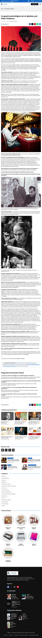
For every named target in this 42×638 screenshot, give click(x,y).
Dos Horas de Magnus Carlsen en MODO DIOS (30, 597)
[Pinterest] (33, 1)
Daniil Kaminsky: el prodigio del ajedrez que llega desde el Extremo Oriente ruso (34, 460)
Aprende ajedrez (13, 614)
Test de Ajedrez (10, 458)
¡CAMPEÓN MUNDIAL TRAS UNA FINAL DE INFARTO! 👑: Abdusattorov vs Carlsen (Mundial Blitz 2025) (34, 423)
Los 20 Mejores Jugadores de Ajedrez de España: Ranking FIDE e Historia (34, 438)
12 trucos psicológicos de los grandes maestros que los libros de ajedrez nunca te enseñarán (34, 467)
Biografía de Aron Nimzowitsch (5, 422)
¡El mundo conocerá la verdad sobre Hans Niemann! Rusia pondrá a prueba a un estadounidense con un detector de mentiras (16, 597)
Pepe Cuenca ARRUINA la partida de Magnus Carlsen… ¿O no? (20, 423)
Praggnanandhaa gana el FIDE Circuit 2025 (6, 437)
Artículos (14, 594)
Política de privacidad (33, 635)
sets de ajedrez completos (9, 366)
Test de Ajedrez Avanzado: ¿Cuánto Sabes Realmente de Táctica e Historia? (13, 460)
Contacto (11, 635)
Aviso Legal (16, 635)
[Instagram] (31, 1)
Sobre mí (6, 635)
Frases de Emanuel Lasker (16, 605)
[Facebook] (28, 1)
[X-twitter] (30, 1)
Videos (28, 594)
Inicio (2, 8)
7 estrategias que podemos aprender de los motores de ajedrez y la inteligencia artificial (14, 616)
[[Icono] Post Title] (4, 460)
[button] (30, 24)
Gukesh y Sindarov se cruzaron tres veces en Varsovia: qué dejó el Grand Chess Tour (13, 467)
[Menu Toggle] (40, 4)
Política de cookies (24, 635)
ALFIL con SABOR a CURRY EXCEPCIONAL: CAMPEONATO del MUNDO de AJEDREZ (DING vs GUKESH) (26, 616)
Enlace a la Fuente (20, 358)
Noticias (30, 458)
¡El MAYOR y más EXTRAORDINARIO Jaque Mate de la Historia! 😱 (14, 624)
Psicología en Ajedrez (9, 8)
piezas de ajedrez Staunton (33, 364)
